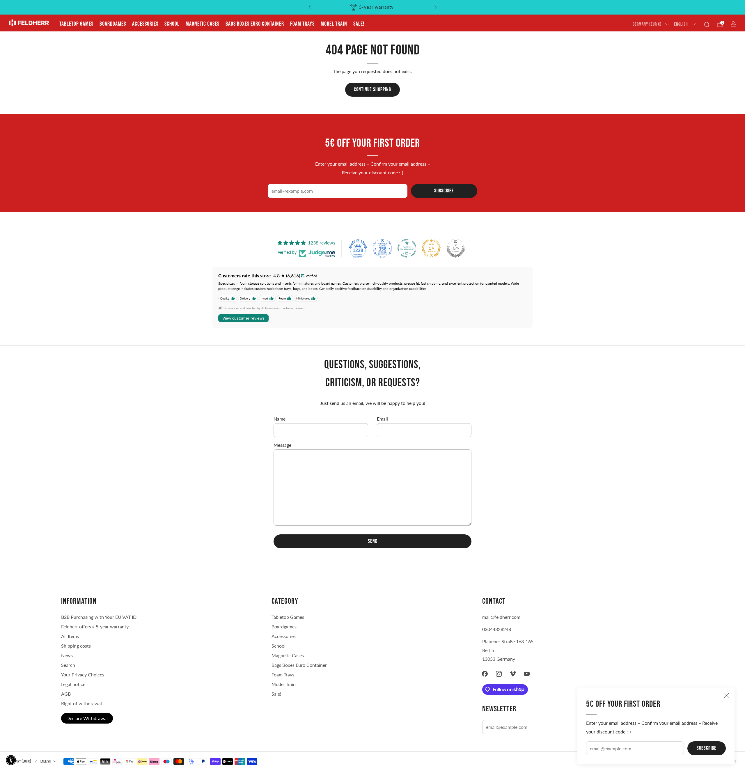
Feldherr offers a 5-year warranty (95, 626)
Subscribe (706, 748)
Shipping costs (76, 645)
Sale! (358, 23)
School (172, 23)
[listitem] (372, 7)
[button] (11, 760)
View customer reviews (243, 318)
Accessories (145, 23)
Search (68, 665)
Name (279, 418)
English (681, 24)
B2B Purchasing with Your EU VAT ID (98, 617)
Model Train (334, 23)
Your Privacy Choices (82, 674)
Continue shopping (372, 89)
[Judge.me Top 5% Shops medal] (455, 248)
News (67, 655)
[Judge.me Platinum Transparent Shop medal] (407, 248)
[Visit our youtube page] (527, 674)
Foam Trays (302, 23)
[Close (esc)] (727, 695)
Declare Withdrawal (87, 718)
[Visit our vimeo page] (513, 674)
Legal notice (73, 684)
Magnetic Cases (202, 23)
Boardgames (113, 23)
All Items (70, 636)
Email (382, 418)
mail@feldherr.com (501, 617)
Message (282, 445)
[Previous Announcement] (309, 7)
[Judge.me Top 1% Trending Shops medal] (431, 248)
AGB (66, 693)
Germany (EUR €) (647, 24)
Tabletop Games (76, 23)
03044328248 (496, 629)
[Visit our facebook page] (485, 674)
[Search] (706, 24)
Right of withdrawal (81, 703)
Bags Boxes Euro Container (299, 665)
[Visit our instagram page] (499, 674)
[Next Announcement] (435, 7)
